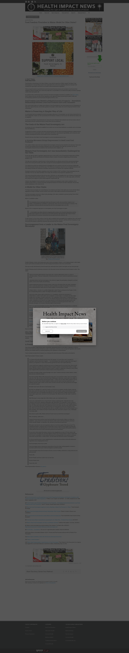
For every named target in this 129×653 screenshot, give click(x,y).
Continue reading (81, 331)
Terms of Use (63, 323)
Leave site (47, 331)
